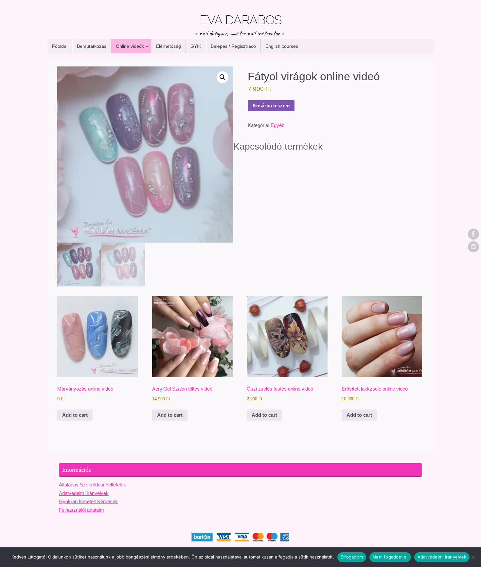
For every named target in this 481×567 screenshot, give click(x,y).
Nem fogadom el (390, 556)
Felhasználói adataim (81, 510)
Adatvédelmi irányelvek (84, 493)
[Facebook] (473, 234)
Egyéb (277, 125)
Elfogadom (352, 556)
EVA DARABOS (240, 20)
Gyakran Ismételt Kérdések (88, 501)
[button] (222, 77)
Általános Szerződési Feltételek (92, 484)
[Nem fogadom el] (473, 557)
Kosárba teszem (271, 105)
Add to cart (75, 415)
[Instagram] (473, 246)
